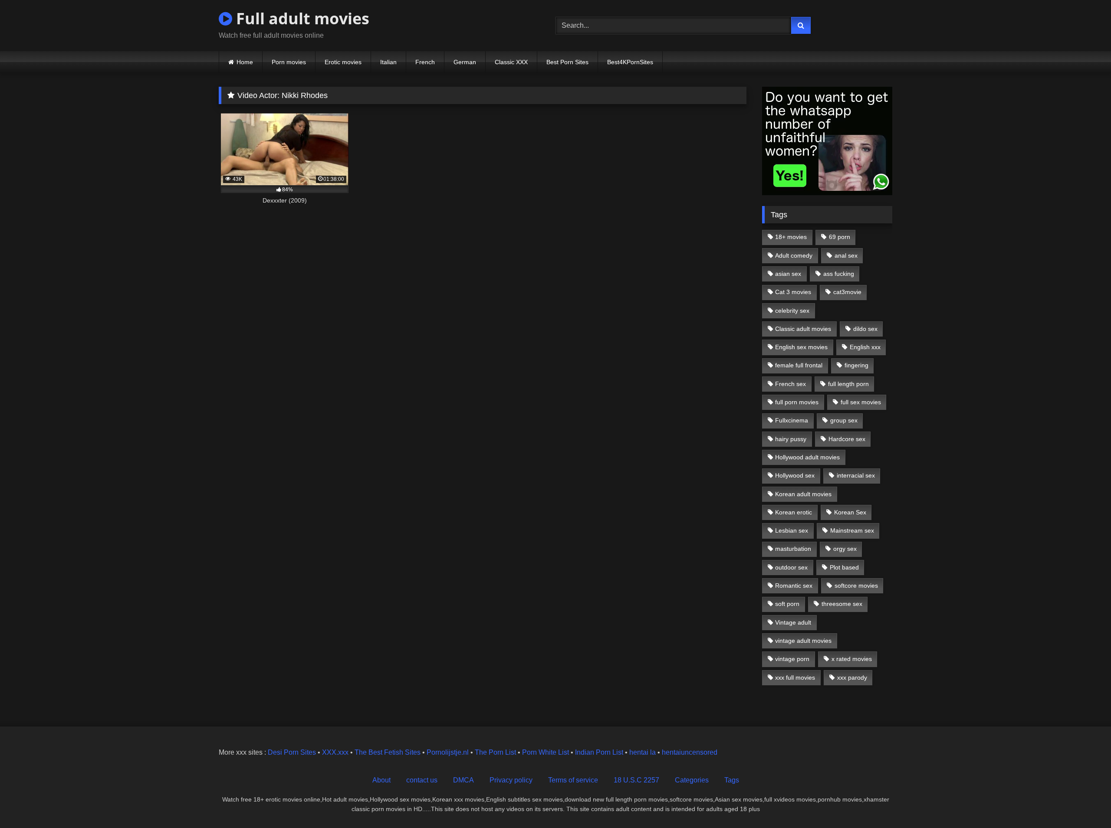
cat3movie (847, 291)
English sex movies (801, 347)
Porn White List (545, 752)
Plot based (844, 567)
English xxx (865, 347)
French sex (790, 383)
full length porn (848, 383)
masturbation (793, 548)
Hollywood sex (795, 475)
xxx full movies (795, 677)
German (465, 62)
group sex (844, 420)
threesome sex (842, 603)
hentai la (642, 752)
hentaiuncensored (689, 752)
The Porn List (495, 752)
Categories (692, 780)
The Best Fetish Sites (388, 752)
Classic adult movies (803, 328)
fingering (856, 365)
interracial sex (856, 475)
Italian (388, 62)
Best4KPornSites (630, 62)
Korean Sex (850, 512)
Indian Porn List (599, 752)
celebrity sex (792, 310)
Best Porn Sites (567, 62)
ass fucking (838, 273)
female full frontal (798, 365)
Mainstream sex (852, 530)
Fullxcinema (791, 420)
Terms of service (573, 780)
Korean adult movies (803, 494)
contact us (421, 780)
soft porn (787, 603)
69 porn (839, 236)
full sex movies (861, 402)
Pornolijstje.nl (448, 752)
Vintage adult (793, 622)
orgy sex (845, 548)
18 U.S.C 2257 (636, 780)
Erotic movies (343, 62)
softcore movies (856, 585)
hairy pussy (790, 438)
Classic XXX (511, 62)
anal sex (846, 255)
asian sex (788, 273)
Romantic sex (793, 585)
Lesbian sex (791, 530)
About (381, 780)
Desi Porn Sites (292, 752)
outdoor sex (791, 567)
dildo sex (865, 328)
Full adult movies (300, 18)
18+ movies (791, 236)
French (425, 62)
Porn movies (289, 62)
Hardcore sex (846, 438)
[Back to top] (1084, 802)
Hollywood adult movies (807, 457)
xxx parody (852, 677)
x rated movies (852, 658)
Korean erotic (793, 512)
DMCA (463, 780)
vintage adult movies (803, 640)
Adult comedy (793, 255)
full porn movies (796, 402)
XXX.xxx (335, 752)
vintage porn (792, 658)
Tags (731, 780)
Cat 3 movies (793, 291)
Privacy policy (511, 780)
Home (245, 62)
